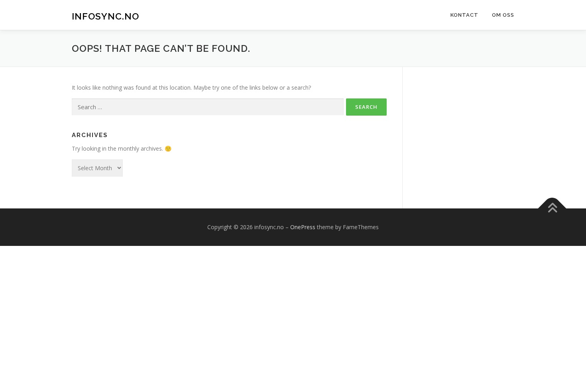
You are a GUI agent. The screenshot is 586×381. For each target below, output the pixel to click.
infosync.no (105, 16)
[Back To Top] (552, 208)
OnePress (302, 227)
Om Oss (503, 15)
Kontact (464, 15)
